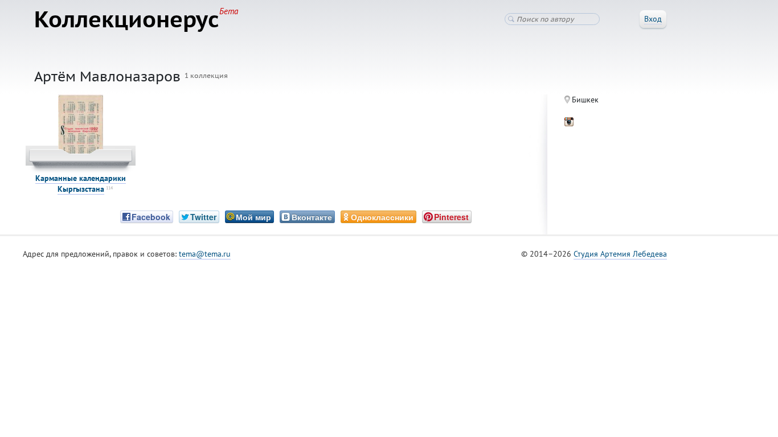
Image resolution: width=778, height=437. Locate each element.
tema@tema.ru (205, 254)
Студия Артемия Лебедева (620, 254)
